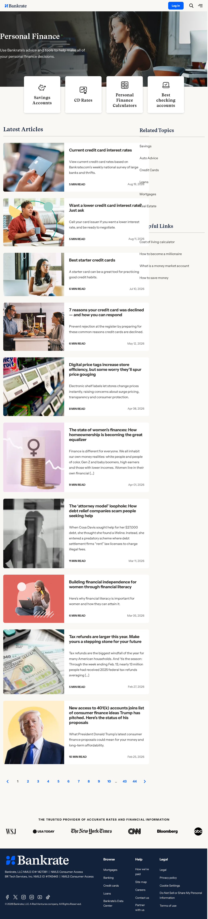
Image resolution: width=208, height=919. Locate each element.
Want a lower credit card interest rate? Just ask (105, 208)
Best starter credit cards (92, 260)
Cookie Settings (170, 885)
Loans (144, 182)
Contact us (142, 898)
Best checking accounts (166, 100)
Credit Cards (149, 170)
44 (135, 781)
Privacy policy (168, 878)
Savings (146, 146)
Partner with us (140, 907)
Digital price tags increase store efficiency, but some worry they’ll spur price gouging (105, 369)
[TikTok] (48, 897)
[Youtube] (39, 897)
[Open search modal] (191, 5)
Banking (108, 878)
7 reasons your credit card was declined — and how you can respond (106, 312)
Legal (163, 870)
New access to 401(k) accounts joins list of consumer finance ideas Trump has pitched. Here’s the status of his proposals (106, 715)
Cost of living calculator (157, 242)
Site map (141, 882)
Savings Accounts (42, 100)
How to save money (154, 278)
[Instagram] (23, 897)
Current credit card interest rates (100, 150)
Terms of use (168, 905)
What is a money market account (164, 266)
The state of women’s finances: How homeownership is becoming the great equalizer (105, 434)
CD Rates (83, 100)
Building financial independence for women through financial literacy (102, 584)
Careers (140, 890)
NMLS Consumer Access (67, 872)
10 (109, 781)
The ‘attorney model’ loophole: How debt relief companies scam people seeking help (103, 511)
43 (125, 781)
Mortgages (148, 194)
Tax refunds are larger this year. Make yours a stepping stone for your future (105, 639)
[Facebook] (7, 897)
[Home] (18, 6)
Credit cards (111, 885)
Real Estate (148, 206)
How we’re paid (142, 871)
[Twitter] (15, 897)
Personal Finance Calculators (125, 100)
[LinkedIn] (31, 897)
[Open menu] (200, 5)
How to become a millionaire (161, 254)
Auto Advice (149, 158)
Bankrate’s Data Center (113, 903)
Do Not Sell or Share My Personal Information (181, 895)
